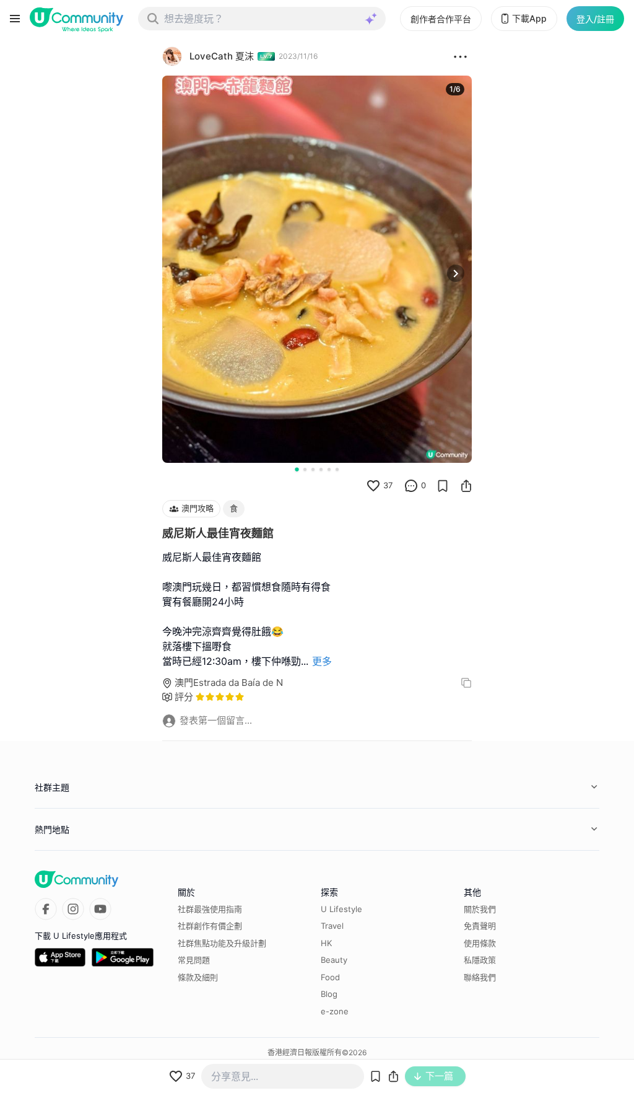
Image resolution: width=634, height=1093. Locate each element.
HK (326, 943)
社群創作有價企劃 (210, 926)
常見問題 (194, 960)
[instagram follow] (73, 909)
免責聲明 (480, 926)
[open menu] (15, 18)
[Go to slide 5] (329, 469)
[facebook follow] (46, 909)
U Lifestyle (341, 909)
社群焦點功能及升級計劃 (222, 943)
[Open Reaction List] (460, 56)
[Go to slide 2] (304, 469)
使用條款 (480, 943)
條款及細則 (198, 977)
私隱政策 (480, 960)
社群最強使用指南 (210, 909)
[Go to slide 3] (313, 469)
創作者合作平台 (440, 19)
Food (330, 977)
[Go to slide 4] (321, 469)
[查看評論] (411, 485)
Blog (329, 994)
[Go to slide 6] (337, 469)
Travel (332, 926)
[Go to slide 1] (296, 469)
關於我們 (480, 909)
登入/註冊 (595, 19)
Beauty (334, 960)
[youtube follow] (100, 909)
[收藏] (442, 485)
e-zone (335, 1011)
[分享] (466, 485)
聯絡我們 (480, 977)
